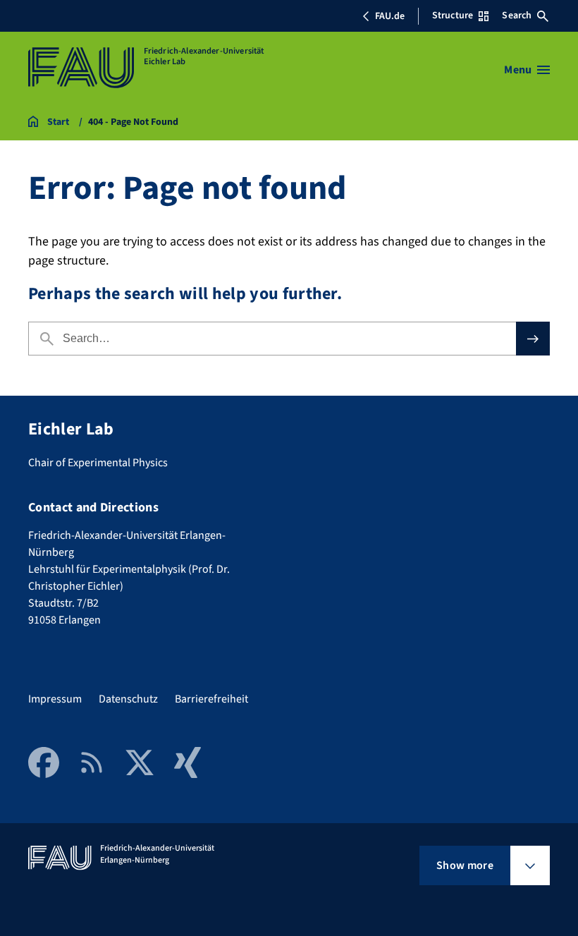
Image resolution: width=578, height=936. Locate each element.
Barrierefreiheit (211, 699)
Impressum (55, 699)
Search (516, 15)
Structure (452, 15)
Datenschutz (128, 699)
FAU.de (390, 16)
